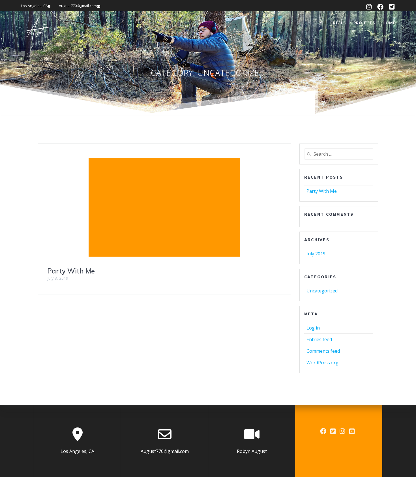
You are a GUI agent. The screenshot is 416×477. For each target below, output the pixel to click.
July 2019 (315, 254)
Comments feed (323, 351)
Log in (313, 328)
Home (389, 22)
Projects (364, 22)
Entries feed (319, 339)
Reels (339, 22)
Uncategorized (322, 291)
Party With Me (71, 271)
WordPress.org (322, 363)
